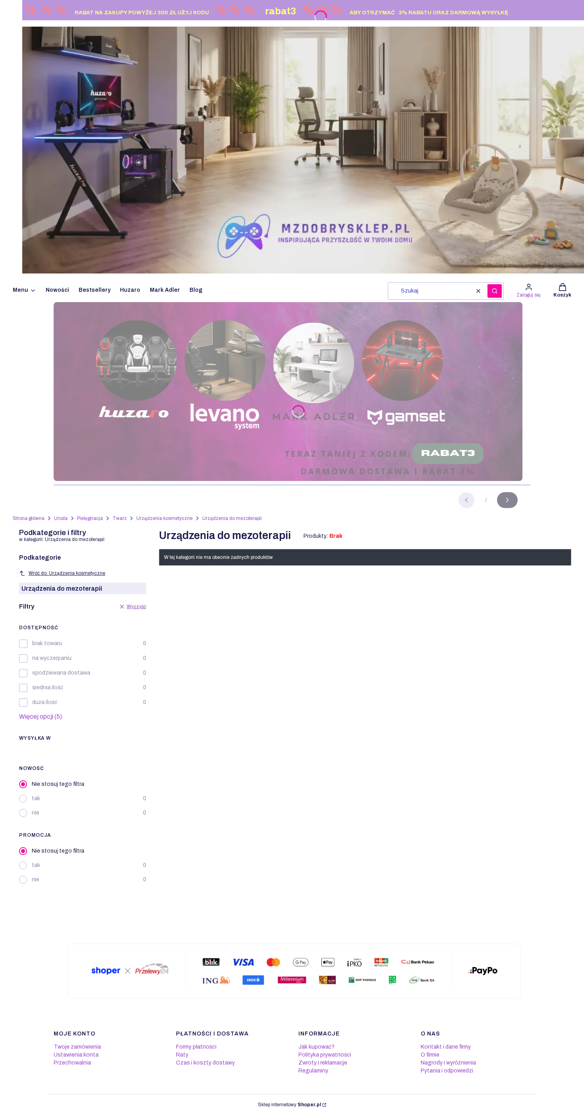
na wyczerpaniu (52, 658)
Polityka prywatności (324, 1055)
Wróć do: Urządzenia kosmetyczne (67, 573)
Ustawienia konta (76, 1055)
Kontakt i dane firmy (446, 1047)
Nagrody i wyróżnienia (448, 1063)
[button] (494, 291)
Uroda (61, 518)
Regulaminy (313, 1071)
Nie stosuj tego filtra (58, 784)
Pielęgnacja (90, 518)
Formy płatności (196, 1047)
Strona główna (28, 518)
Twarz (119, 518)
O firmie (430, 1055)
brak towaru (47, 643)
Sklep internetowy (289, 1104)
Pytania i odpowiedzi (447, 1071)
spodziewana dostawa (61, 673)
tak (36, 798)
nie (35, 813)
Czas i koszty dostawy (205, 1063)
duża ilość (44, 702)
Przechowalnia (72, 1063)
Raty (182, 1055)
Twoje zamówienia (77, 1047)
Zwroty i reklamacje (322, 1063)
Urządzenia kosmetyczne (164, 518)
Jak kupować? (316, 1047)
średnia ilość (47, 687)
